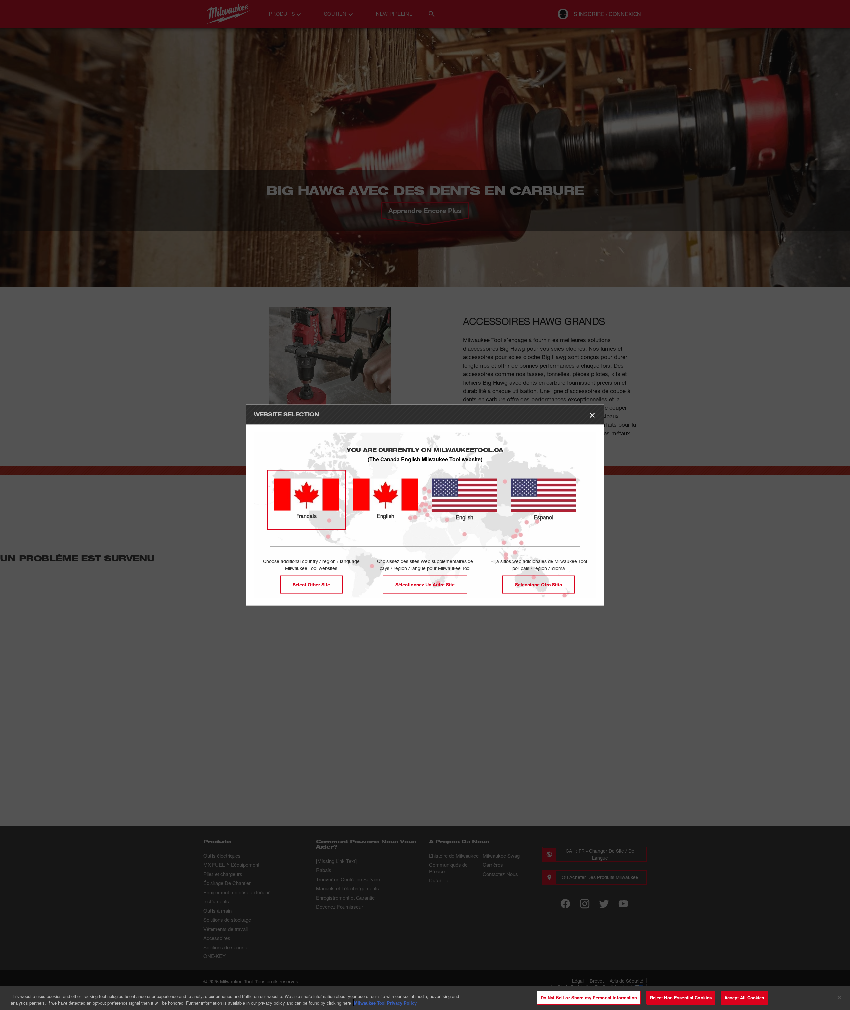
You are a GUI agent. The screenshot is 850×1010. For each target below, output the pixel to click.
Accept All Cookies (744, 997)
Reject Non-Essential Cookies (681, 997)
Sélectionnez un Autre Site (425, 584)
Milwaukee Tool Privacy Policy (385, 1003)
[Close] (839, 997)
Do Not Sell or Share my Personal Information (589, 997)
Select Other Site (311, 584)
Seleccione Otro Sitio (538, 584)
